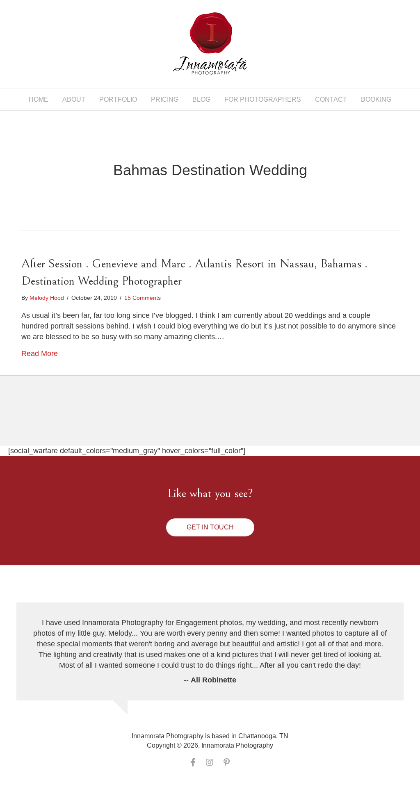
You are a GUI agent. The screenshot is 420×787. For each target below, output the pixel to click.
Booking (376, 99)
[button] (210, 527)
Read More (39, 353)
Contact (331, 99)
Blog (201, 99)
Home (38, 99)
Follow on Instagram (215, 417)
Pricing (164, 99)
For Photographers (262, 99)
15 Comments (142, 297)
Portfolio (118, 99)
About (73, 99)
